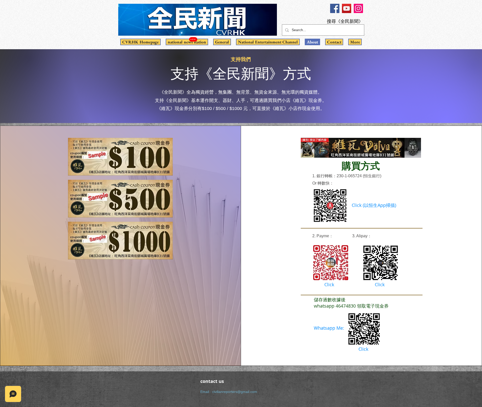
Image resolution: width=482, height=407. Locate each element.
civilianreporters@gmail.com (234, 392)
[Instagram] (358, 8)
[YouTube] (346, 8)
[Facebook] (334, 8)
